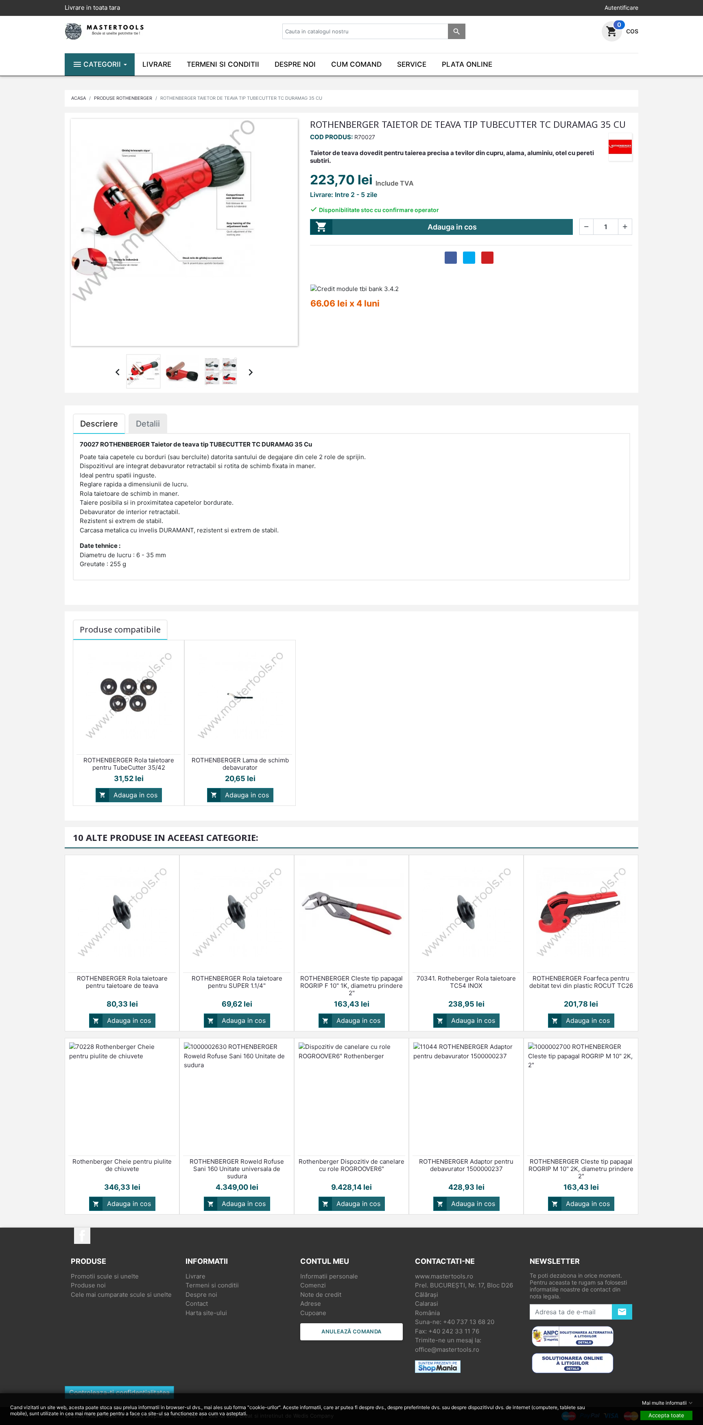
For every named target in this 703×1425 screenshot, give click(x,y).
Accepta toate (666, 1415)
